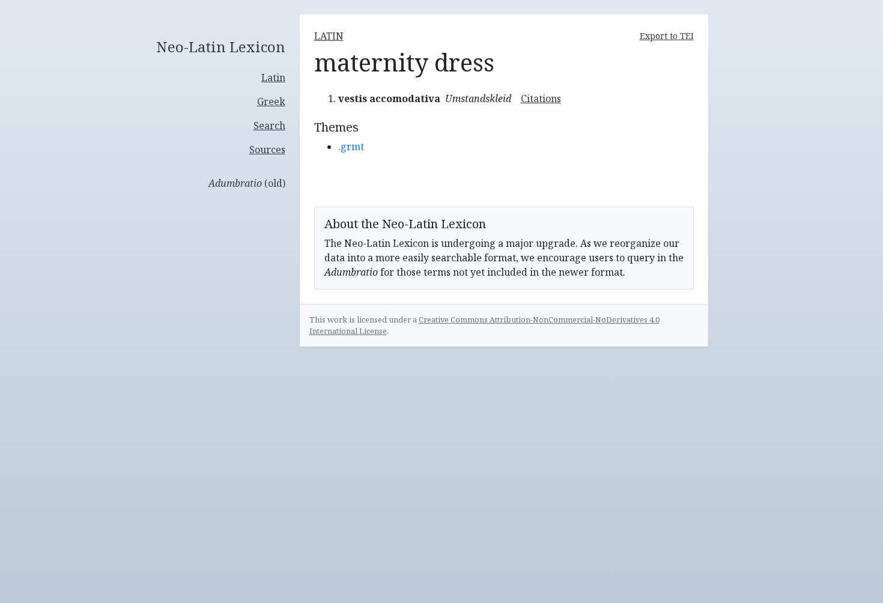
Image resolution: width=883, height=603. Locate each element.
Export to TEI (667, 35)
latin (329, 36)
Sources (267, 149)
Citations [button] (541, 98)
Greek (271, 101)
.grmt (351, 146)
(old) (246, 183)
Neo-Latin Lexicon (220, 47)
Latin (273, 77)
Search (269, 125)
